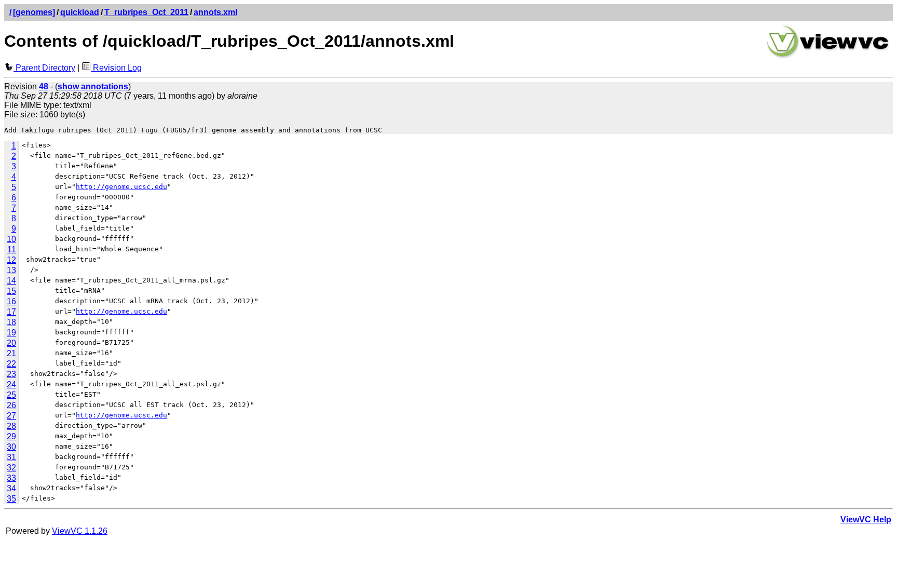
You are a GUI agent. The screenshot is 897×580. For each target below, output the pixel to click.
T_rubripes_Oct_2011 (146, 12)
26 (11, 405)
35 (11, 498)
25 (11, 394)
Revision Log (116, 67)
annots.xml (215, 12)
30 (11, 446)
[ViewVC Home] (828, 56)
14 (11, 280)
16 (11, 301)
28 (11, 426)
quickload (79, 12)
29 (11, 436)
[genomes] (34, 12)
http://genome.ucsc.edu (121, 187)
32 (11, 467)
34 (11, 488)
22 (11, 363)
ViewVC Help (865, 519)
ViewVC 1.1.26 (79, 531)
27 (11, 415)
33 (11, 478)
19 (11, 332)
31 (11, 457)
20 (11, 343)
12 (11, 259)
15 (11, 291)
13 (11, 270)
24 (11, 384)
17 (11, 311)
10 (11, 239)
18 (11, 322)
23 (11, 374)
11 (11, 249)
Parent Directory (44, 67)
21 (11, 353)
